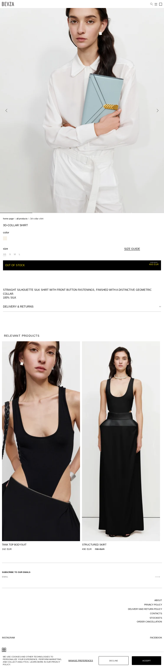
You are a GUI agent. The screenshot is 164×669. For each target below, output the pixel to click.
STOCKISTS (156, 618)
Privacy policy (153, 604)
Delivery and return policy (145, 609)
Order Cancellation (149, 621)
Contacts (156, 613)
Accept (146, 661)
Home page (8, 218)
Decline (113, 661)
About (158, 600)
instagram (8, 637)
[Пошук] (151, 4)
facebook (156, 637)
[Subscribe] (157, 577)
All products (22, 218)
